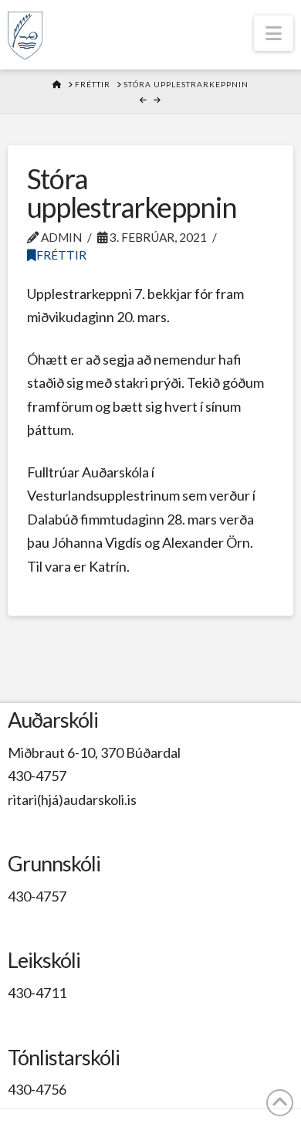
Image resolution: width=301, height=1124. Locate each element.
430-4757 (37, 775)
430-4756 (37, 1089)
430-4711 (37, 992)
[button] (273, 33)
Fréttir (61, 255)
